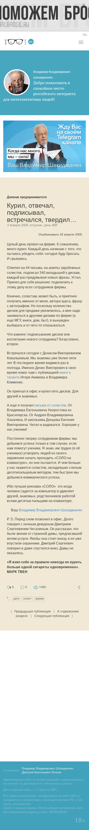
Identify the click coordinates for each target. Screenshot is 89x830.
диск (16, 599)
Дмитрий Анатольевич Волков (41, 772)
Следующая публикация (52, 616)
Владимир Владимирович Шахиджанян (50, 510)
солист (27, 599)
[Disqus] (44, 695)
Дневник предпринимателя (27, 197)
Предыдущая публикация (32, 611)
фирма (39, 599)
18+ (84, 35)
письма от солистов (50, 405)
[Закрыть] (84, 5)
